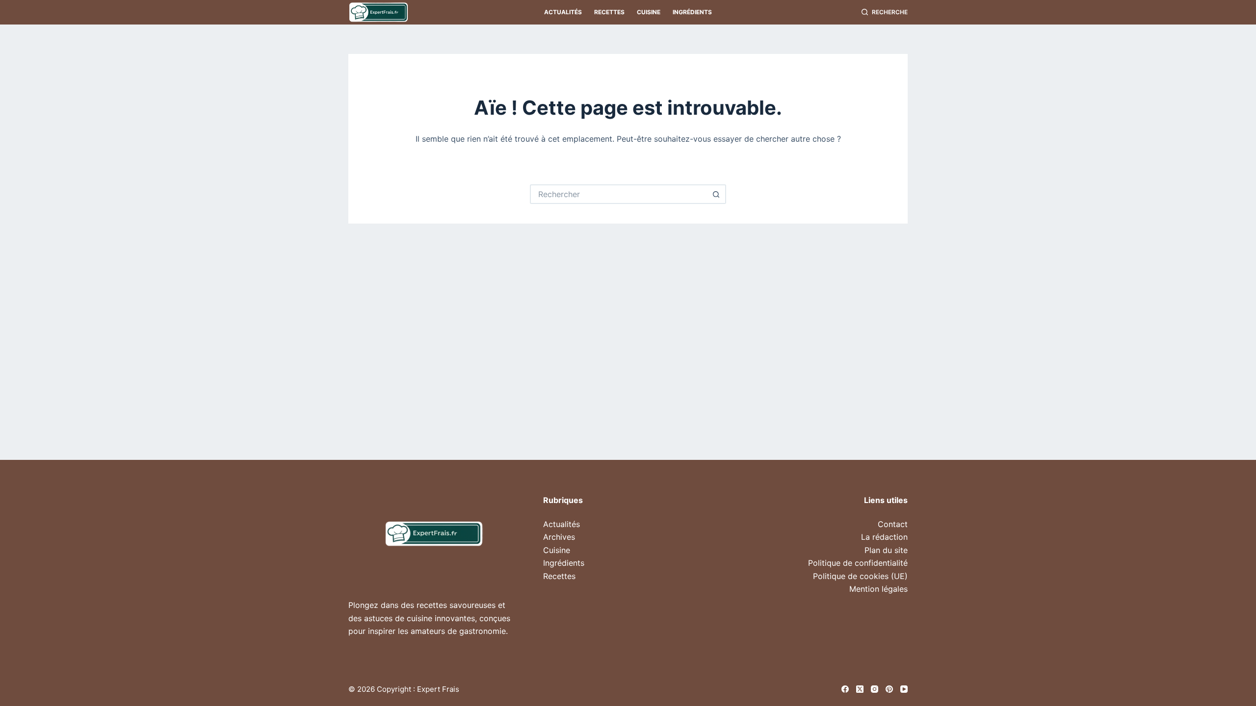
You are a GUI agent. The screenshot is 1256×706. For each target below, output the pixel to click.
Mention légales (878, 589)
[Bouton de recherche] (716, 194)
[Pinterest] (889, 689)
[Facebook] (845, 689)
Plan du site (886, 550)
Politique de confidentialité (858, 563)
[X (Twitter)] (860, 689)
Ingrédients (692, 12)
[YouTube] (904, 689)
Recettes (609, 12)
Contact (893, 524)
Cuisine (648, 12)
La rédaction (884, 537)
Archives (559, 537)
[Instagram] (874, 689)
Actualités (563, 12)
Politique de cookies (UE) (860, 576)
